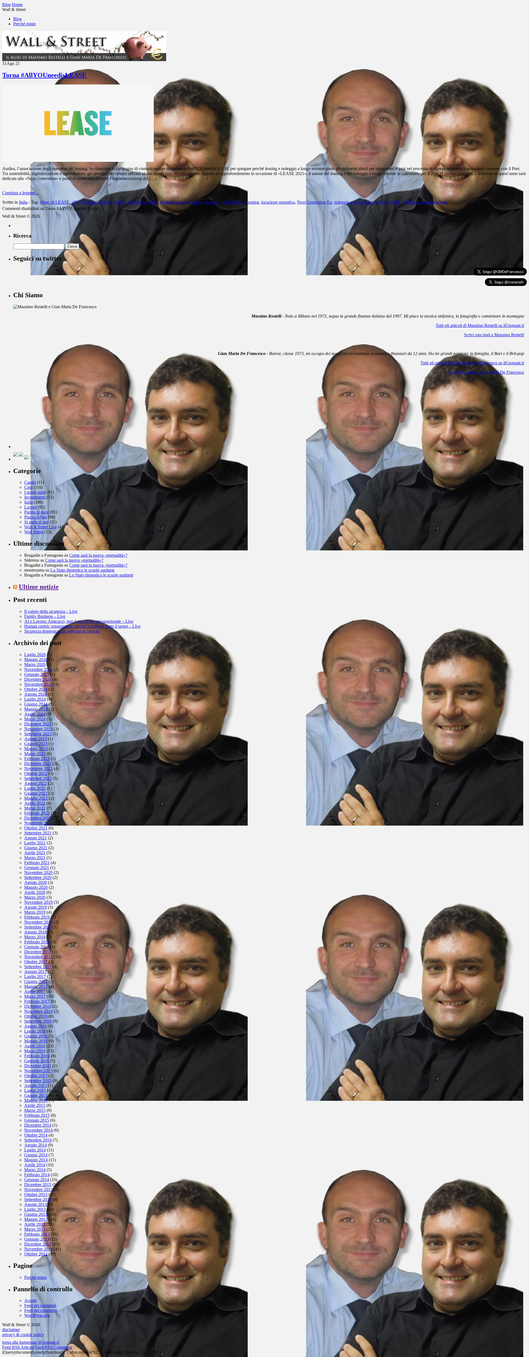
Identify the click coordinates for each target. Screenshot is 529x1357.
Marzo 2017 (34, 996)
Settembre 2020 (38, 877)
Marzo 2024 (34, 719)
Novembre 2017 (38, 956)
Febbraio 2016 (37, 1055)
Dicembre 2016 (37, 1006)
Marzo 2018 (34, 937)
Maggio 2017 (36, 986)
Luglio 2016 (35, 1031)
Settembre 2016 (38, 1021)
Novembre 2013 (38, 1189)
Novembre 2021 (38, 823)
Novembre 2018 (38, 922)
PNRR (395, 202)
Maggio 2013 (36, 1219)
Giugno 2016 (35, 1036)
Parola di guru (36, 512)
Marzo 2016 (34, 1051)
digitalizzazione (173, 202)
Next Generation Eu (314, 202)
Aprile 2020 (34, 892)
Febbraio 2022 (37, 813)
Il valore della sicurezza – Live (50, 611)
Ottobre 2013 (35, 1194)
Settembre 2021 (38, 833)
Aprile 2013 (34, 1224)
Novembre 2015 (38, 1070)
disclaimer (11, 1329)
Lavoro (30, 507)
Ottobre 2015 (35, 1075)
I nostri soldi (35, 492)
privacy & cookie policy (23, 1334)
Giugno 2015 (35, 1095)
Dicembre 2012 (37, 1244)
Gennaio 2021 (36, 867)
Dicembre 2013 (37, 1184)
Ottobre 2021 (35, 828)
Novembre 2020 (38, 872)
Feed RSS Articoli (18, 1347)
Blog (17, 19)
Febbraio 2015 (37, 1115)
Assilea (119, 202)
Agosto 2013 (35, 1204)
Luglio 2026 (35, 654)
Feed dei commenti (40, 1310)
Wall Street (33, 531)
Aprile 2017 (34, 991)
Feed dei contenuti (40, 1305)
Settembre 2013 (38, 1199)
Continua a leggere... (20, 192)
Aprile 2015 (34, 1105)
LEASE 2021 (233, 202)
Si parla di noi (36, 522)
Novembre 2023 (38, 729)
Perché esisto (24, 23)
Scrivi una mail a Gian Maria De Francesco (486, 372)
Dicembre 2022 (37, 763)
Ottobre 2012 (35, 1254)
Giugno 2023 (35, 743)
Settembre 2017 (38, 966)
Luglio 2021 (35, 842)
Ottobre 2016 (35, 1016)
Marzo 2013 (34, 1229)
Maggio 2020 (36, 887)
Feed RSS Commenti (53, 1347)
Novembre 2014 (38, 1130)
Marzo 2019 (34, 912)
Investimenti (34, 497)
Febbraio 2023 (37, 758)
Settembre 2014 (38, 1140)
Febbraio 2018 (37, 942)
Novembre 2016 (38, 1011)
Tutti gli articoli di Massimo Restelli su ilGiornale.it (480, 325)
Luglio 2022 (35, 788)
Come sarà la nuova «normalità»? (98, 555)
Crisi (28, 487)
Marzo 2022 (34, 808)
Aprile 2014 (34, 1164)
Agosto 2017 (35, 971)
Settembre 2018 (38, 927)
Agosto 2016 (35, 1026)
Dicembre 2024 (37, 679)
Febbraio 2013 (37, 1234)
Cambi (30, 482)
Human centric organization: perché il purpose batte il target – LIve (82, 626)
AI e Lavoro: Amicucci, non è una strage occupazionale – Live (78, 621)
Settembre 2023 (38, 733)
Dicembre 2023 (37, 724)
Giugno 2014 (35, 1155)
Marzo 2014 (34, 1169)
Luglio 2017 (35, 976)
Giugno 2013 (35, 1214)
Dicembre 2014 (37, 1125)
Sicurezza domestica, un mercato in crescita (61, 631)
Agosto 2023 (35, 738)
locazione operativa (278, 202)
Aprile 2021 (34, 852)
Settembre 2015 (38, 1080)
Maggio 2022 (36, 798)
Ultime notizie (39, 586)
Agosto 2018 (35, 932)
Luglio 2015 (35, 1090)
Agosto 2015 (35, 1085)
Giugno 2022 (35, 793)
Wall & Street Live (40, 527)
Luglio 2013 (35, 1209)
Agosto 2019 (35, 907)
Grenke (196, 202)
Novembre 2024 (38, 684)
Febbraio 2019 (37, 917)
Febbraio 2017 (37, 1001)
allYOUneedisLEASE (91, 202)
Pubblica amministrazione (425, 202)
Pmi (383, 202)
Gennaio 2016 (36, 1060)
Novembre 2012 (38, 1249)
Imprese (211, 202)
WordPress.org (37, 1315)
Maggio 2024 (36, 709)
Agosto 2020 (35, 882)
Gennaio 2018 (36, 946)
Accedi (30, 1300)
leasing (253, 202)
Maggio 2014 (36, 1159)
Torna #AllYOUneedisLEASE (44, 75)
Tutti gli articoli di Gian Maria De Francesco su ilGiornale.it (472, 363)
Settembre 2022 (38, 778)
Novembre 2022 (38, 768)
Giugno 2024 (35, 704)
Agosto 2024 (35, 694)
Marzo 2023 (34, 753)
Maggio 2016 (36, 1041)
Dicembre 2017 (37, 951)
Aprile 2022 (34, 803)
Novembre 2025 (38, 669)
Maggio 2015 (36, 1100)
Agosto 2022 (35, 783)
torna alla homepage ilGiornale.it (30, 1342)
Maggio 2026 (36, 659)
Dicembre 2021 (37, 818)
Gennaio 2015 (36, 1120)
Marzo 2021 (34, 857)
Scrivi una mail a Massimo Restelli (494, 334)
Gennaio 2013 (36, 1239)
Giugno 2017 (35, 981)
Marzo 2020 (34, 897)
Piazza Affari (35, 517)
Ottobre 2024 (35, 689)
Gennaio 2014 (36, 1179)
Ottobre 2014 (35, 1135)
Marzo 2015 (34, 1110)
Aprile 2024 (34, 714)
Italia (23, 202)
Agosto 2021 (35, 838)
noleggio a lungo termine (355, 202)
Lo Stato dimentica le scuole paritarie (82, 570)
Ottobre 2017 (35, 961)
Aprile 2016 (34, 1046)
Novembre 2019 (38, 902)
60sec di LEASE (54, 202)
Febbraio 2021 (37, 862)
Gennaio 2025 (36, 674)
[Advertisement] (54, 413)
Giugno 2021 (35, 847)
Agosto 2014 (35, 1145)
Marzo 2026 (34, 664)
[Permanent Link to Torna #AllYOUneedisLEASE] (78, 160)
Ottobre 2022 (35, 773)
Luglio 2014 (35, 1150)
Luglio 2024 (35, 699)
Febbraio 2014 (37, 1174)
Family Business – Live (44, 616)
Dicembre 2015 (37, 1065)
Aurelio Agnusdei (142, 202)
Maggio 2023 (36, 748)
